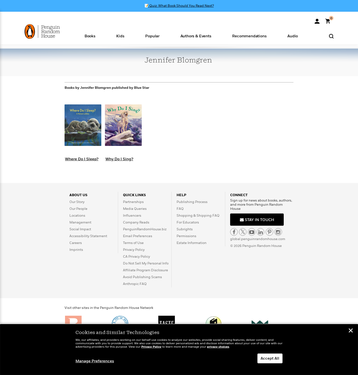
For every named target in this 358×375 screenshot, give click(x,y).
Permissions (186, 236)
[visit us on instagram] (278, 232)
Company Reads (136, 222)
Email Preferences (137, 236)
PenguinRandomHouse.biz (145, 229)
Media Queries (135, 208)
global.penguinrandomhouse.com (257, 239)
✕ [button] (351, 331)
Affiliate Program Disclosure (145, 270)
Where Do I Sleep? (81, 159)
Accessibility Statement (88, 236)
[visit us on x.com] (242, 232)
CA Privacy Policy (136, 256)
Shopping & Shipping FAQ (198, 215)
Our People (78, 208)
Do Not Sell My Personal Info (146, 263)
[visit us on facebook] (234, 232)
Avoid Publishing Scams (142, 277)
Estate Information (192, 243)
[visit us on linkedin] (260, 232)
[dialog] (179, 349)
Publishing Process (192, 202)
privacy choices (218, 347)
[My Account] (317, 19)
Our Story (77, 202)
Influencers (132, 215)
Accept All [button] (270, 358)
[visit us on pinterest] (269, 232)
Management (80, 222)
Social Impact (80, 229)
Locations (77, 215)
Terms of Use (133, 243)
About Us (78, 195)
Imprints (76, 249)
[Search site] (331, 36)
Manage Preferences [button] (94, 361)
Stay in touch (259, 220)
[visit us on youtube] (251, 232)
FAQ (180, 208)
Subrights (185, 229)
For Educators (188, 222)
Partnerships (133, 202)
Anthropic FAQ (135, 284)
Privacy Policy (134, 249)
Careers (75, 243)
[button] (90, 36)
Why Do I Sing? (119, 159)
